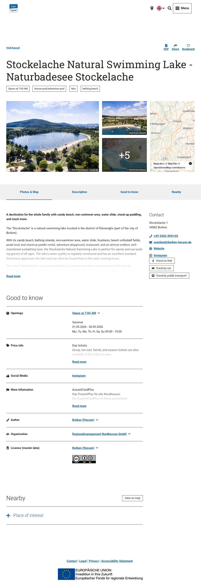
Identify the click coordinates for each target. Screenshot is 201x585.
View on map (132, 498)
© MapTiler (172, 163)
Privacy (94, 561)
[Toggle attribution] (190, 163)
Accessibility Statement (117, 561)
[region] (172, 136)
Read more (13, 276)
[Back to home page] (13, 8)
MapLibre (158, 163)
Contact (72, 561)
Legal (83, 561)
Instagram (79, 376)
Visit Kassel (13, 47)
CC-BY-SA (94, 170)
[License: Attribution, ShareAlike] (84, 462)
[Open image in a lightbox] (52, 136)
